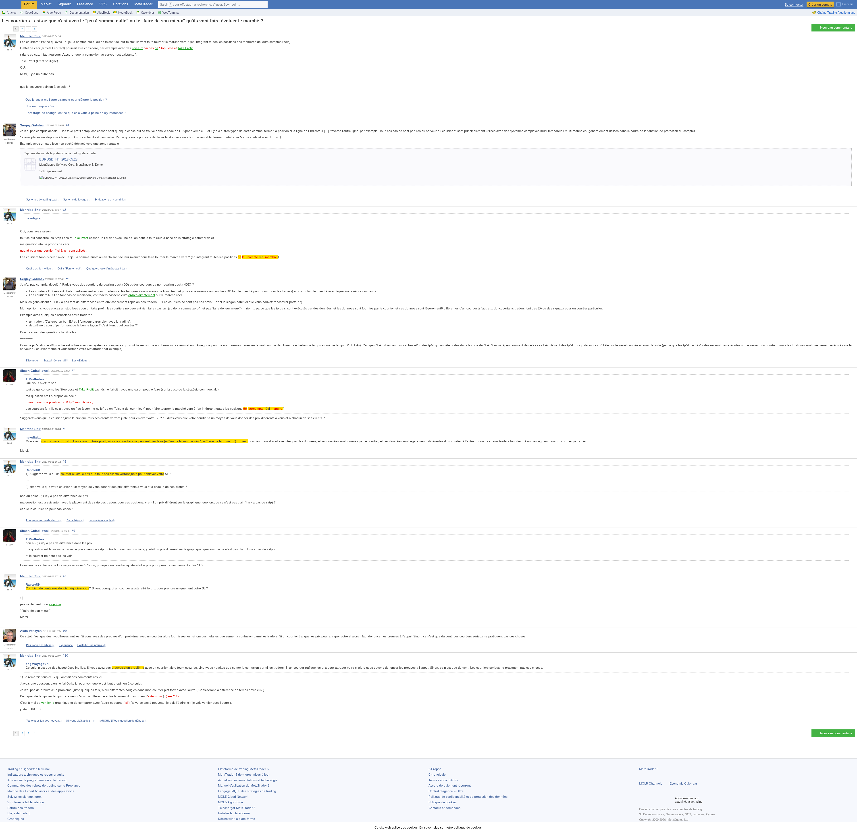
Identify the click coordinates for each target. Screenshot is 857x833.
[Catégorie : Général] (8, 29)
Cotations (120, 4)
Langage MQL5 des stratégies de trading (247, 791)
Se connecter (794, 4)
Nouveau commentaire (836, 27)
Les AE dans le (81, 360)
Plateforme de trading (243, 769)
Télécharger (236, 808)
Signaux (64, 4)
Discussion (33, 360)
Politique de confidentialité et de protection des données (468, 796)
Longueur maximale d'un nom (44, 520)
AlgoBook (103, 12)
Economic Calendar (683, 783)
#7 (73, 530)
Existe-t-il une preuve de (91, 645)
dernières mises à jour (244, 774)
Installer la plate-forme (234, 813)
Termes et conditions (443, 780)
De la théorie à (75, 520)
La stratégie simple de (102, 520)
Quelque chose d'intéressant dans (107, 268)
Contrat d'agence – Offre (446, 791)
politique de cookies (468, 827)
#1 (67, 125)
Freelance (85, 4)
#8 (64, 576)
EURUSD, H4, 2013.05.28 (58, 159)
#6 (64, 461)
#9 (65, 631)
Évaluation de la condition (110, 199)
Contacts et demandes (444, 808)
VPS (103, 4)
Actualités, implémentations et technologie (247, 780)
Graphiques (15, 818)
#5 (64, 429)
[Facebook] (642, 800)
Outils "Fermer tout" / (70, 268)
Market (46, 4)
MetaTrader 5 (648, 769)
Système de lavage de (76, 199)
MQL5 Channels (650, 783)
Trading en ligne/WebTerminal (28, 769)
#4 (73, 370)
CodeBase (31, 12)
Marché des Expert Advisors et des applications (40, 791)
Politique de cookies (442, 802)
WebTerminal (170, 12)
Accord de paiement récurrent (449, 785)
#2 (64, 209)
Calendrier (147, 12)
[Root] (3, 28)
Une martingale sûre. (40, 106)
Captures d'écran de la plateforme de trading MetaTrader (60, 153)
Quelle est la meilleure (39, 268)
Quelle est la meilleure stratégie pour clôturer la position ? (66, 99)
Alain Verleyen (31, 631)
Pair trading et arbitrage (40, 645)
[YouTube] (663, 800)
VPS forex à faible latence (25, 802)
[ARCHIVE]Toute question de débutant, (123, 720)
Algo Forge (54, 12)
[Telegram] (649, 800)
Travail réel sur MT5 (56, 360)
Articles (12, 12)
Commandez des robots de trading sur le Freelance (43, 785)
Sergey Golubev (32, 125)
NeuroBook (125, 12)
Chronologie (437, 774)
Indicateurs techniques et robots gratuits (35, 774)
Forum (29, 4)
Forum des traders (20, 808)
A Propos (434, 769)
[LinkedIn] (670, 800)
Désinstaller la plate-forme (236, 818)
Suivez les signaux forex (24, 796)
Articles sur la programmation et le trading (37, 780)
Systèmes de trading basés (42, 199)
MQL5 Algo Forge (230, 802)
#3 (67, 279)
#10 (65, 655)
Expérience (66, 645)
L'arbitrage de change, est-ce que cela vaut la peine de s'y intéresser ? (75, 113)
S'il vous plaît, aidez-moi (80, 720)
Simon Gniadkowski (35, 370)
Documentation (79, 12)
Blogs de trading (18, 813)
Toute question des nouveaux (44, 720)
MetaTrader (143, 4)
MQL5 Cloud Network (233, 796)
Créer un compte (820, 4)
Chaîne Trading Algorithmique (836, 12)
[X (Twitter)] (656, 800)
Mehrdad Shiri (30, 36)
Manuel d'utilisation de (244, 785)
